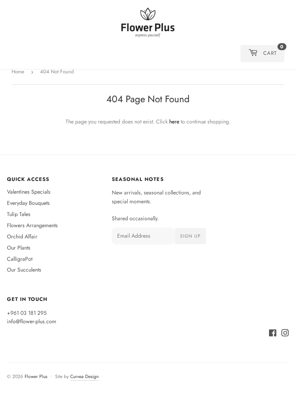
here (174, 121)
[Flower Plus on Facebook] (273, 334)
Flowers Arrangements (32, 225)
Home (18, 71)
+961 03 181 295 (27, 313)
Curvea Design (84, 376)
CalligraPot (19, 259)
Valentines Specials (28, 192)
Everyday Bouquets (28, 203)
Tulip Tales (18, 214)
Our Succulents (24, 269)
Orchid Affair (22, 236)
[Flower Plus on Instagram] (285, 334)
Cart (273, 51)
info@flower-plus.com (31, 321)
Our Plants (18, 248)
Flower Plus (36, 376)
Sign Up (190, 236)
